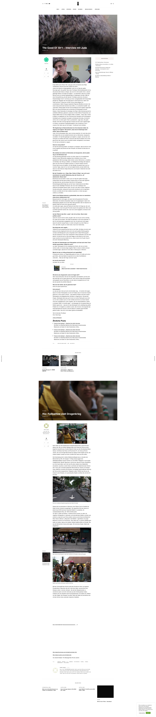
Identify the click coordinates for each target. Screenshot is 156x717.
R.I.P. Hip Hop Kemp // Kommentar (102, 62)
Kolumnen (44, 410)
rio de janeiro (66, 662)
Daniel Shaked (46, 429)
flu (67, 661)
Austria (62, 367)
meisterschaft (60, 662)
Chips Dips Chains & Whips (62, 343)
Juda (68, 343)
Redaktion (46, 63)
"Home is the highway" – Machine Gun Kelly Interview (67, 323)
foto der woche (77, 661)
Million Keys (72, 343)
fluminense (71, 661)
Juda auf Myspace (57, 317)
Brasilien (59, 661)
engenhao (63, 661)
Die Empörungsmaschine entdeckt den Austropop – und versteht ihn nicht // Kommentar (102, 69)
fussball (86, 661)
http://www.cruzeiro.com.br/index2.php (62, 655)
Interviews (44, 44)
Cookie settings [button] (142, 712)
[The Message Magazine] (78, 3)
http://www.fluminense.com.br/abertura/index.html (65, 652)
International (45, 687)
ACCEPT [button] (148, 712)
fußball (82, 661)
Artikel (98, 699)
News (65, 367)
